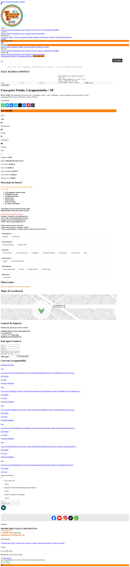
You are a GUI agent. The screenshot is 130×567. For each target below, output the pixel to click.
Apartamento (16, 30)
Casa (22, 30)
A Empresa (8, 2)
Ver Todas (117, 60)
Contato (3, 39)
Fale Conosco (6, 558)
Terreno (34, 30)
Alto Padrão (55, 30)
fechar (4, 45)
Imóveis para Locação (23, 543)
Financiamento (44, 37)
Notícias (52, 37)
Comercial (28, 30)
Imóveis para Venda (8, 543)
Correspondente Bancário (63, 37)
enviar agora (5, 85)
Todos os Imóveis (6, 30)
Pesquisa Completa (19, 2)
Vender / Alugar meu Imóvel (17, 37)
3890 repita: (5, 357)
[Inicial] (12, 26)
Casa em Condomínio (44, 30)
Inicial (3, 2)
